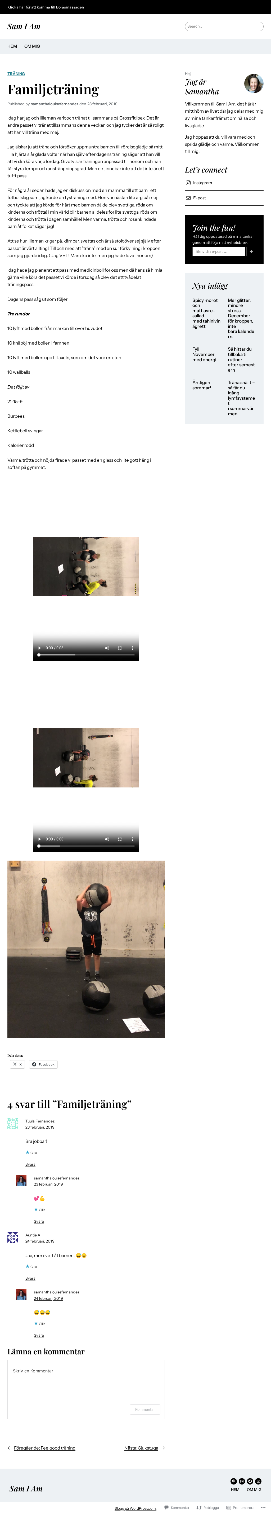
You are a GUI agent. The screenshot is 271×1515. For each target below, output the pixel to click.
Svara (30, 1164)
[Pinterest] (234, 1481)
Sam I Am (23, 26)
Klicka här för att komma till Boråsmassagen (45, 7)
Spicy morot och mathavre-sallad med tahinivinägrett (206, 313)
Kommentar (145, 1409)
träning (16, 73)
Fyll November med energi (204, 354)
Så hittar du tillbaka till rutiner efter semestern (241, 359)
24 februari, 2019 (40, 1241)
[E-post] (258, 1481)
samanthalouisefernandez (56, 1178)
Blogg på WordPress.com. (135, 1508)
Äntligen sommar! (201, 385)
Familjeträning (53, 89)
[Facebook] (250, 1481)
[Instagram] (242, 1481)
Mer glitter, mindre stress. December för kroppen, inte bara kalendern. (241, 318)
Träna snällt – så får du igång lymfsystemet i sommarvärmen (241, 398)
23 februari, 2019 (40, 1127)
